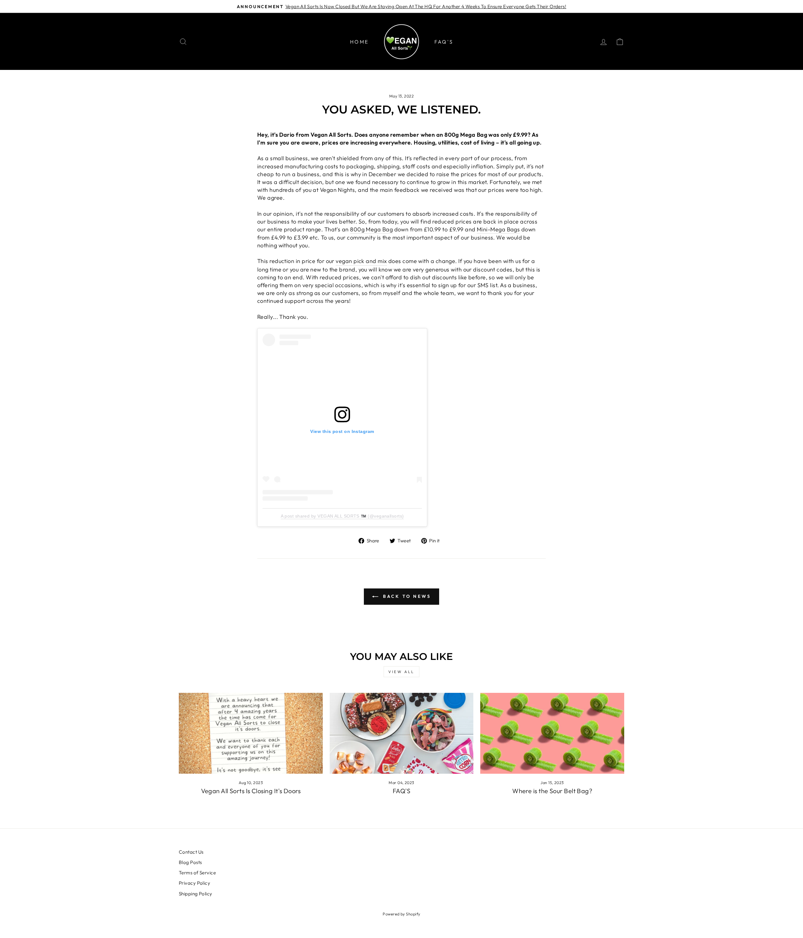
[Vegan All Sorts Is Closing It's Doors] (251, 733)
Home (359, 42)
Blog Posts (190, 862)
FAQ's (443, 42)
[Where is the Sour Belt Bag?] (552, 733)
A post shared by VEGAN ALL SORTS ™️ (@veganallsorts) (342, 516)
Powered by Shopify (401, 913)
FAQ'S (401, 791)
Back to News (406, 596)
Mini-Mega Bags (498, 229)
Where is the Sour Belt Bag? (552, 791)
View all (401, 671)
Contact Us (191, 852)
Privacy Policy (194, 883)
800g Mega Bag (371, 229)
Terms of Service (197, 873)
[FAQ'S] (402, 733)
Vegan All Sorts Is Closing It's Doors (251, 791)
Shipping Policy (195, 894)
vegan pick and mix (361, 261)
